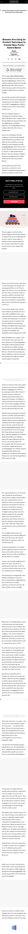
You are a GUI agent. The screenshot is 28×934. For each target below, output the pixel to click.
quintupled (14, 104)
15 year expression (19, 342)
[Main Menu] (1, 1)
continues (14, 434)
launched (9, 449)
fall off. (11, 876)
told (22, 827)
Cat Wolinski (14, 52)
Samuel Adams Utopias (13, 427)
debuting (10, 389)
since (22, 430)
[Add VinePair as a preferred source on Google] (14, 70)
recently (11, 156)
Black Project (12, 81)
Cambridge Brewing (7, 147)
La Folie (16, 404)
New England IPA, (17, 871)
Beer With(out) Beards (17, 76)
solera (9, 232)
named (14, 690)
